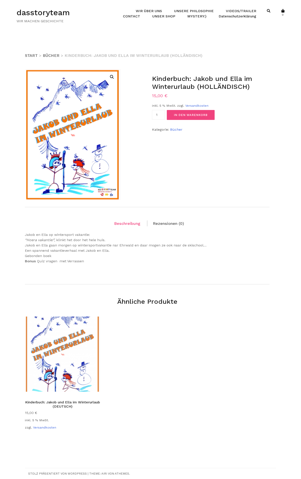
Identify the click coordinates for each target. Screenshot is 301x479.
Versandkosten (196, 105)
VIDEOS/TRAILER (241, 11)
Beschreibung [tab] (127, 223)
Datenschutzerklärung (237, 16)
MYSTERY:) (196, 16)
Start (31, 55)
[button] (112, 77)
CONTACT (131, 16)
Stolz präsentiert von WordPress (57, 473)
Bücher (51, 55)
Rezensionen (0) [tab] (168, 223)
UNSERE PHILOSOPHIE (194, 11)
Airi (104, 473)
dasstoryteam (43, 12)
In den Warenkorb (191, 115)
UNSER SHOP (163, 16)
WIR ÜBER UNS (149, 11)
